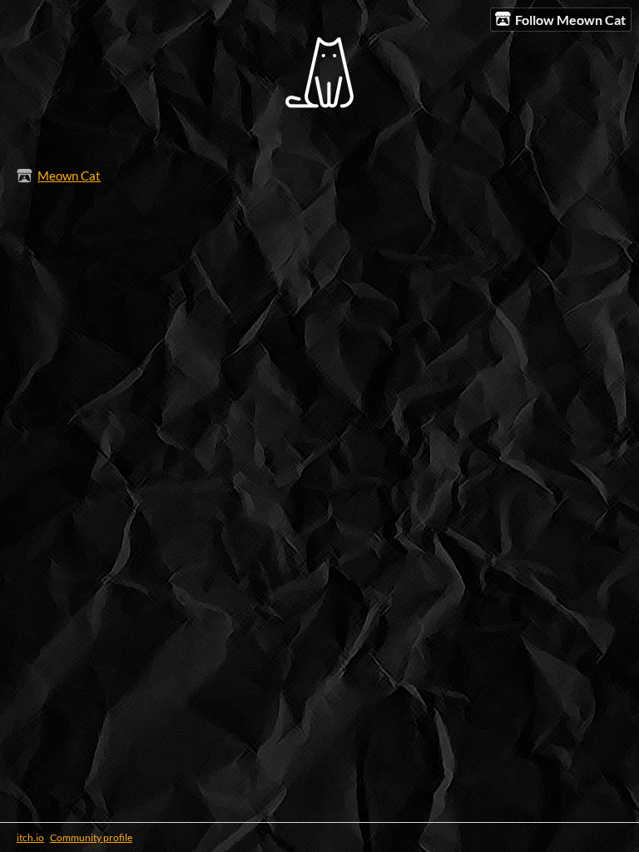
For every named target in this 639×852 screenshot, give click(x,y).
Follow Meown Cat (570, 19)
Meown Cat (69, 175)
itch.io (30, 837)
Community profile (91, 837)
